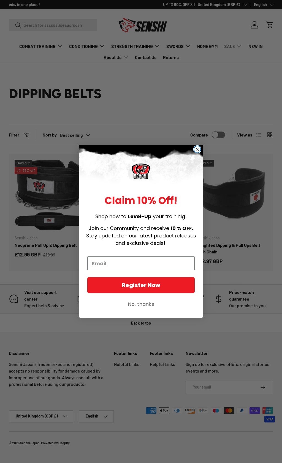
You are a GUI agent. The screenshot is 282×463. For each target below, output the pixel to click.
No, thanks (141, 304)
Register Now (141, 285)
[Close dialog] (197, 149)
